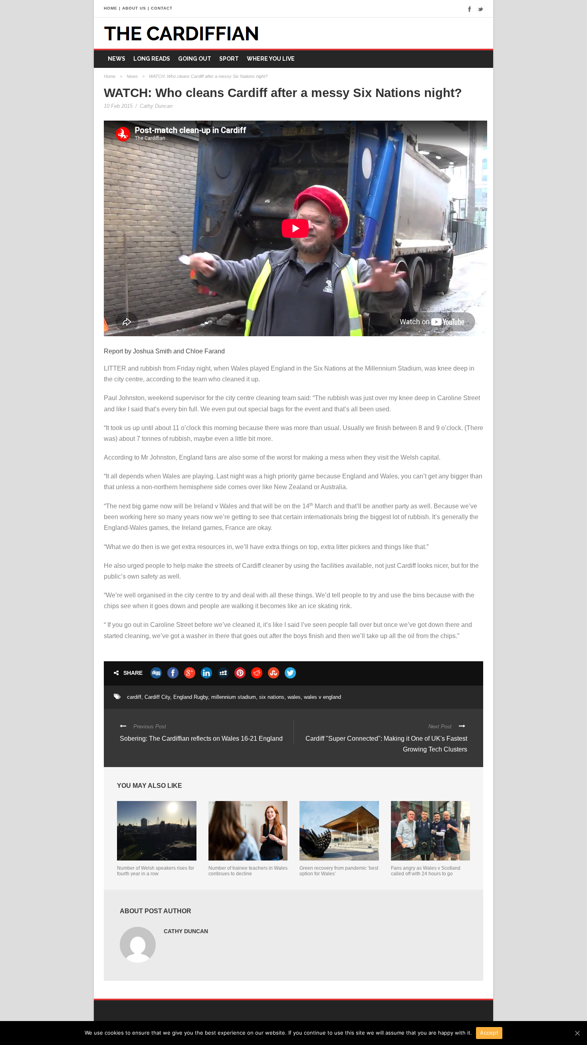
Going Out (194, 59)
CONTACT (162, 8)
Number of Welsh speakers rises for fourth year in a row (155, 870)
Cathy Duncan (156, 106)
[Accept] (577, 1033)
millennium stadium (233, 697)
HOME (110, 8)
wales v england (322, 697)
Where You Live (271, 59)
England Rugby (190, 697)
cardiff (134, 697)
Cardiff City (157, 697)
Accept (489, 1032)
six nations (271, 697)
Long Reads (151, 59)
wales (294, 697)
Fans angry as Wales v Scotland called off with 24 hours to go (425, 870)
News (116, 59)
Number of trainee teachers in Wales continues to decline (248, 870)
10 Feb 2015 (118, 106)
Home (109, 76)
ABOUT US (134, 8)
